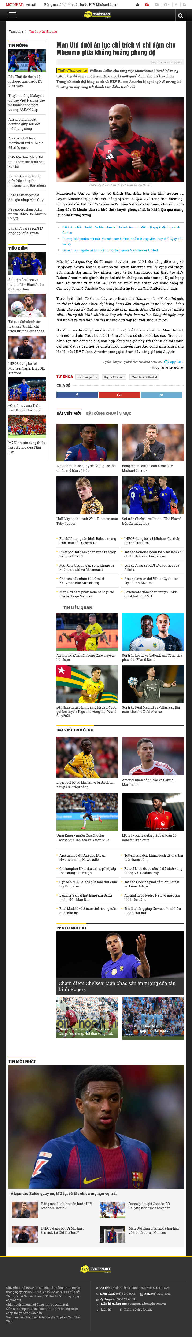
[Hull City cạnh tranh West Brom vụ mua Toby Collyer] (87, 495)
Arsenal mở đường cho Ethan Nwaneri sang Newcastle (82, 857)
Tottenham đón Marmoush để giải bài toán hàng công (153, 857)
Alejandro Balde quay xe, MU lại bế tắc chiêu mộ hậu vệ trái (86, 468)
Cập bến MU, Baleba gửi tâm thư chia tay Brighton (88, 884)
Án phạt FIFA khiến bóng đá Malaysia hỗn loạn (85, 657)
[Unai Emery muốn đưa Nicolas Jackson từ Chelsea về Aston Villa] (87, 812)
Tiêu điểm (18, 248)
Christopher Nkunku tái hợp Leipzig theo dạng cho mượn (87, 871)
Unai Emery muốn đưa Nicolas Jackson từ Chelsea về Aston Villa (82, 837)
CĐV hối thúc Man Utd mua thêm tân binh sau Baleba (26, 162)
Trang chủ (16, 31)
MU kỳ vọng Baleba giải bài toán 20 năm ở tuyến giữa (149, 837)
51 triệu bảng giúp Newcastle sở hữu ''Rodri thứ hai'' (152, 911)
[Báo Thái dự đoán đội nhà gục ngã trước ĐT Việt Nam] (27, 60)
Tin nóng (18, 45)
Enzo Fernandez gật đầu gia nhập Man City (26, 197)
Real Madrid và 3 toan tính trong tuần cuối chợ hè (88, 911)
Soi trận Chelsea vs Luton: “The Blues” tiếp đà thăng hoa (151, 521)
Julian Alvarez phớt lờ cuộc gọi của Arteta (151, 567)
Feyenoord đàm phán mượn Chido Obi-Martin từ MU (151, 594)
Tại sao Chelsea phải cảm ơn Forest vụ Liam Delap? (151, 884)
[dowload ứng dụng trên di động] (147, 4)
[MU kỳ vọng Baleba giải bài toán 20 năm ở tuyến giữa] (153, 812)
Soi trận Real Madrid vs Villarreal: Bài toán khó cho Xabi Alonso (151, 709)
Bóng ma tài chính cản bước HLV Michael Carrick (61, 4)
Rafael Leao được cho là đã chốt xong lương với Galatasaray (153, 871)
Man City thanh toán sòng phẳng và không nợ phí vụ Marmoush (86, 567)
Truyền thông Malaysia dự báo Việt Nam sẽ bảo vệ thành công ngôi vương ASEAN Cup (26, 102)
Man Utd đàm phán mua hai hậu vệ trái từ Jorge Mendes (86, 594)
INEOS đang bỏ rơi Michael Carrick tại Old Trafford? (151, 541)
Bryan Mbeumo (114, 377)
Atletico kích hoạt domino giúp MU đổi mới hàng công (24, 124)
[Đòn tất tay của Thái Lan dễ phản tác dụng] (27, 389)
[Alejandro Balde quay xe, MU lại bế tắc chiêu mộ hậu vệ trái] (87, 442)
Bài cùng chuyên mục (108, 413)
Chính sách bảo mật (138, 1309)
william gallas (87, 377)
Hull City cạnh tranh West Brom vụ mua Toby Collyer (87, 521)
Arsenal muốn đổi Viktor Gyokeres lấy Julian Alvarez (151, 581)
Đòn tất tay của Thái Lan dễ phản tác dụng (25, 407)
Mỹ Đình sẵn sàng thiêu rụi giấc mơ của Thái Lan (26, 447)
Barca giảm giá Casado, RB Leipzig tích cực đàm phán (149, 1206)
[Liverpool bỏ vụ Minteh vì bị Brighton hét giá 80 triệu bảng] (87, 757)
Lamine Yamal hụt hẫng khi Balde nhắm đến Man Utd (85, 897)
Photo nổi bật (71, 927)
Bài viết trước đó (75, 730)
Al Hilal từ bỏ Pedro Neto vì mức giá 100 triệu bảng (152, 897)
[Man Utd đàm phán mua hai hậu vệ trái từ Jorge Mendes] (112, 1234)
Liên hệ (106, 1309)
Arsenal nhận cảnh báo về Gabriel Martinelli (148, 782)
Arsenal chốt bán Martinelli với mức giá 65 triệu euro (26, 143)
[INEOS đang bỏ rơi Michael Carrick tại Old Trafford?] (27, 347)
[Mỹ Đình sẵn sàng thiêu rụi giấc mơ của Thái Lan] (27, 426)
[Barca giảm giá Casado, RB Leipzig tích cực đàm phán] (112, 1210)
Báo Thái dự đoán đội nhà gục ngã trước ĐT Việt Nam (25, 81)
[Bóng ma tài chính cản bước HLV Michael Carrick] (153, 442)
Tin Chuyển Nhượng (43, 31)
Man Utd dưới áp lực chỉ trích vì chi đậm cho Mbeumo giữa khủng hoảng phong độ (116, 48)
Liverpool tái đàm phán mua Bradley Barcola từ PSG (87, 554)
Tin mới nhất (22, 1061)
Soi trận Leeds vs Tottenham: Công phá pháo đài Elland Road (152, 657)
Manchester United (144, 377)
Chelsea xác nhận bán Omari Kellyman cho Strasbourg (81, 581)
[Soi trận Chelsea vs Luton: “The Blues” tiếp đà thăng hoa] (153, 495)
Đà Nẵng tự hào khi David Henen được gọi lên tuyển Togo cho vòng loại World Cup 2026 (86, 711)
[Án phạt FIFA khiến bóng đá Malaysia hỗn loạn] (87, 632)
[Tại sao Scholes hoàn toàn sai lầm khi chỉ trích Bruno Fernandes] (27, 305)
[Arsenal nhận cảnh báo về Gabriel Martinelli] (153, 756)
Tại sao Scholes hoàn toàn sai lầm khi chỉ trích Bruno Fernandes (153, 554)
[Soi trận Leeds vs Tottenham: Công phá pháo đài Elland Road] (153, 632)
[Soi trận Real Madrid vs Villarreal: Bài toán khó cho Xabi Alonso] (153, 684)
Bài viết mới (68, 413)
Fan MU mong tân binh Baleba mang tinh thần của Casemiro (87, 541)
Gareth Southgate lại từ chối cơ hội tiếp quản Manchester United (110, 250)
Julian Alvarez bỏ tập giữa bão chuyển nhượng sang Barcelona (27, 181)
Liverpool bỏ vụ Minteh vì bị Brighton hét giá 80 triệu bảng (85, 784)
